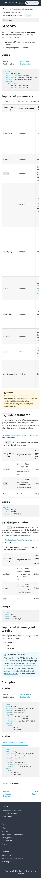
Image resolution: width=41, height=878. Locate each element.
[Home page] (3, 9)
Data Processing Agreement (12, 834)
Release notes (7, 816)
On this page (8, 20)
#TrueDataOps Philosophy (11, 858)
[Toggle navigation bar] (3, 2)
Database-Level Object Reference (17, 435)
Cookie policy (7, 841)
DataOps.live (6, 855)
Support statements (9, 813)
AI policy (5, 831)
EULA (3, 828)
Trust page (6, 862)
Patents (4, 844)
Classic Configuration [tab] (8, 62)
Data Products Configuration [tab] (25, 62)
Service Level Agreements (11, 810)
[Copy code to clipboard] (37, 71)
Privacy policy (7, 837)
